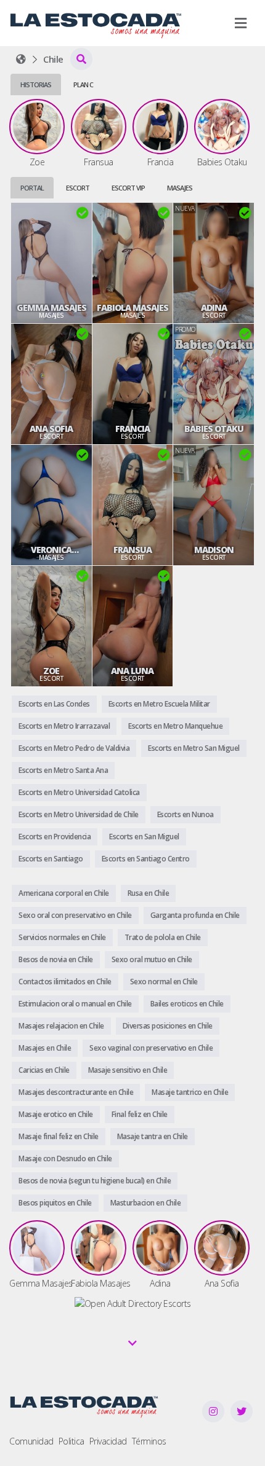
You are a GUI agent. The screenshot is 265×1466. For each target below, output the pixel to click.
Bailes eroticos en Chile (187, 1003)
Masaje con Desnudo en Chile (65, 1158)
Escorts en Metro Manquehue (175, 726)
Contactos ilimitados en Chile (65, 981)
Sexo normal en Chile (164, 981)
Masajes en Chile (44, 1048)
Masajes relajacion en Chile (61, 1026)
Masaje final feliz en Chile (58, 1136)
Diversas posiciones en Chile (168, 1026)
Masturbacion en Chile (145, 1202)
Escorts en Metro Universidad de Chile (78, 814)
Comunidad (31, 1441)
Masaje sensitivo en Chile (128, 1070)
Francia (132, 429)
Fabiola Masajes (132, 308)
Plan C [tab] (83, 84)
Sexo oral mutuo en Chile (152, 959)
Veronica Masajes (51, 550)
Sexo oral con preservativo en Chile (75, 915)
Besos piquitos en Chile (55, 1202)
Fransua (132, 550)
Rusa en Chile (148, 893)
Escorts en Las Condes (54, 704)
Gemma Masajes (51, 308)
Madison (214, 550)
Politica (71, 1441)
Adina (214, 308)
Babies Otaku (213, 429)
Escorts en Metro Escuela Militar (159, 704)
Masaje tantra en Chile (152, 1136)
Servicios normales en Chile (62, 937)
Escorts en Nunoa (185, 814)
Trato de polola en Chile (162, 937)
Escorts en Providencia (54, 836)
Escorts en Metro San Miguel (194, 748)
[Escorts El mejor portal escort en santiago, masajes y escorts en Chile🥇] (21, 59)
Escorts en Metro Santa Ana (63, 770)
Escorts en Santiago (50, 858)
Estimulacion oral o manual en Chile (75, 1003)
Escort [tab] (77, 187)
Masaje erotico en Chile (55, 1114)
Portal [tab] (32, 187)
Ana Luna (132, 671)
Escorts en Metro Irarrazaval (64, 726)
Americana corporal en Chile (63, 893)
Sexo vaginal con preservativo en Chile (151, 1048)
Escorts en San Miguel (144, 836)
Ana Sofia (51, 429)
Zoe (51, 671)
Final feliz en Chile (140, 1114)
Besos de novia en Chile (55, 959)
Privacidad (108, 1441)
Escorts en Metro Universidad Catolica (79, 792)
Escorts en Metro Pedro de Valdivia (73, 748)
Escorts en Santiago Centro (146, 858)
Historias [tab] (35, 84)
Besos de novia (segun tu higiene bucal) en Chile (94, 1180)
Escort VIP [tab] (128, 187)
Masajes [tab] (179, 187)
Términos (149, 1441)
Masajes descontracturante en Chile (75, 1092)
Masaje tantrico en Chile (190, 1092)
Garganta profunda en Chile (195, 915)
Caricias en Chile (44, 1070)
